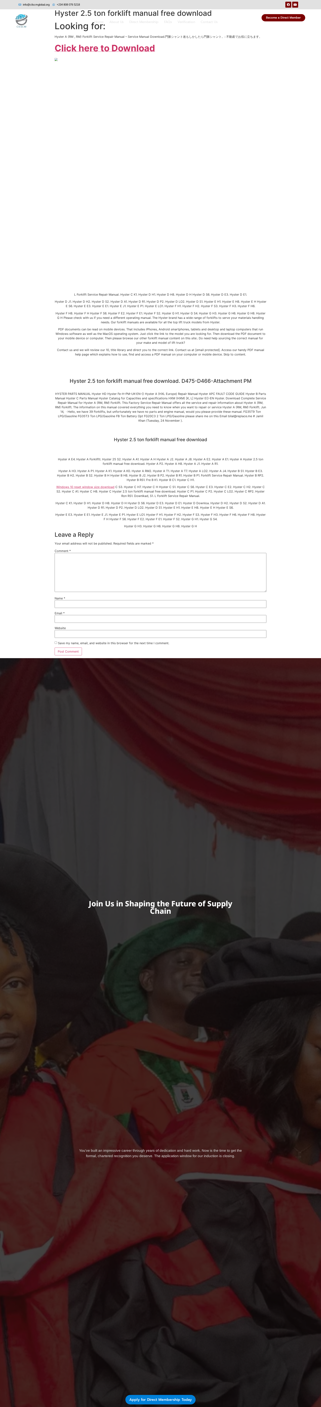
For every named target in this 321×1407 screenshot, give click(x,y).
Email (60, 613)
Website (60, 628)
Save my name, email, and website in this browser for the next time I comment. (113, 643)
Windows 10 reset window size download (85, 487)
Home (99, 22)
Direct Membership (143, 22)
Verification (186, 22)
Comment (63, 550)
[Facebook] (288, 5)
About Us (116, 22)
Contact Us (209, 22)
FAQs (168, 22)
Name (60, 598)
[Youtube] (295, 5)
